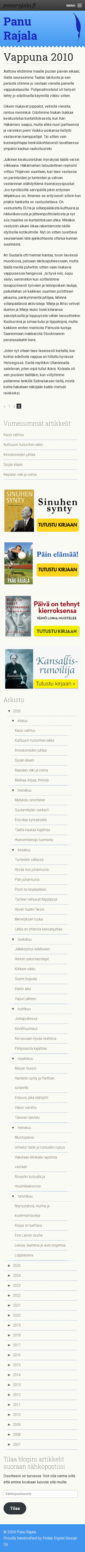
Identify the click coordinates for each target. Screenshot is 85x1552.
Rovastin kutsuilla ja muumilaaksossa (30, 1181)
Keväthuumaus (26, 1028)
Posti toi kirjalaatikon (30, 889)
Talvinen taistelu (27, 1117)
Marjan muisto (25, 1068)
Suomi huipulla (26, 979)
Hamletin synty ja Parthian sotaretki (35, 1083)
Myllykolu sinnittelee (30, 800)
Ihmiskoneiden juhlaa (19, 454)
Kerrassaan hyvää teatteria (35, 1038)
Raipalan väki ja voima (20, 474)
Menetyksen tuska (29, 919)
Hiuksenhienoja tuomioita (34, 840)
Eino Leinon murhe (29, 1235)
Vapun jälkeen (25, 998)
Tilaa (15, 1508)
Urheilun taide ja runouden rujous (40, 1147)
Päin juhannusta (27, 879)
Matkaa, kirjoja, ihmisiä (32, 780)
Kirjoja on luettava (28, 1225)
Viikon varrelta (25, 1107)
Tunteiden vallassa (29, 859)
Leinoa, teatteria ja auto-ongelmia (40, 1245)
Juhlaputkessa (26, 1018)
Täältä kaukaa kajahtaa (32, 830)
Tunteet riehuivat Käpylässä (36, 899)
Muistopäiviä (24, 1137)
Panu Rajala (20, 28)
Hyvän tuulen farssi (29, 909)
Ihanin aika (23, 989)
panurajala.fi (20, 5)
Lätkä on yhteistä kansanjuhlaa (38, 929)
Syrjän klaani (13, 464)
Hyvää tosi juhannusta (32, 869)
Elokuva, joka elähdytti (31, 1097)
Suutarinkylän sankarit (32, 810)
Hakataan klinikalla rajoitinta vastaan (36, 1162)
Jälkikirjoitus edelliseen (32, 949)
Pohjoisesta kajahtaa (31, 1048)
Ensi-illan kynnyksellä (31, 820)
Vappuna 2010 (38, 57)
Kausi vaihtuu (14, 434)
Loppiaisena (24, 1255)
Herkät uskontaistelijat (32, 959)
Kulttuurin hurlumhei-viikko (23, 444)
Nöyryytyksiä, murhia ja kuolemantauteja (32, 1211)
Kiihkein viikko (25, 969)
